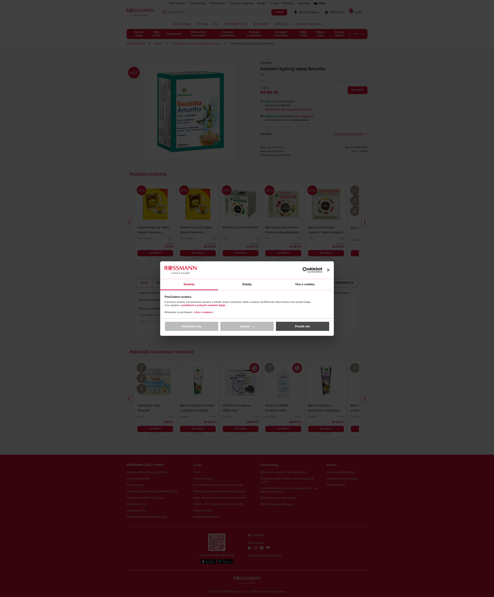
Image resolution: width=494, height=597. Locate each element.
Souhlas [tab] (189, 284)
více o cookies (203, 312)
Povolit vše (302, 326)
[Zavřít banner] (328, 270)
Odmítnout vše (191, 326)
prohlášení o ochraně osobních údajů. (203, 305)
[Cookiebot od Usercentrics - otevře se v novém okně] (305, 270)
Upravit (245, 326)
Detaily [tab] (247, 284)
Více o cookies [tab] (305, 284)
